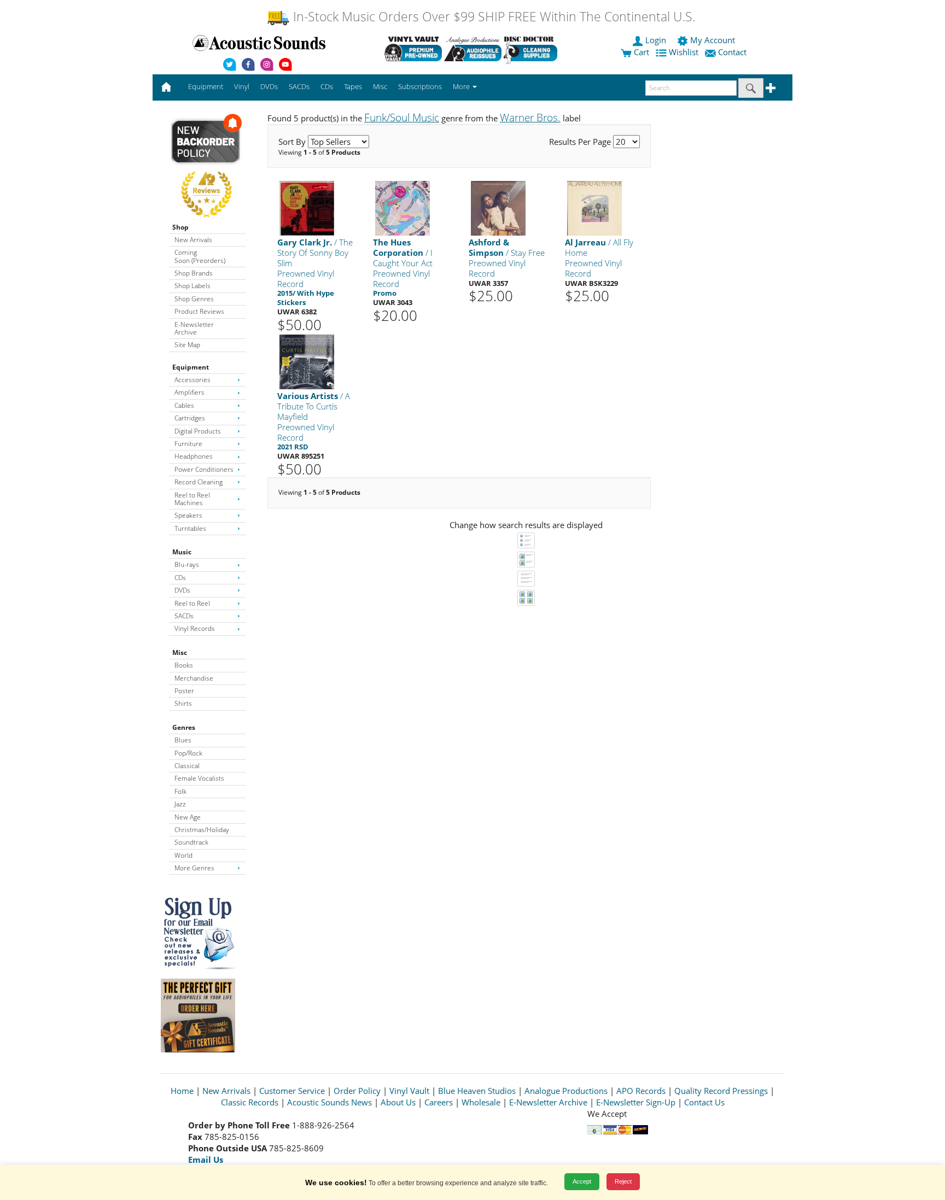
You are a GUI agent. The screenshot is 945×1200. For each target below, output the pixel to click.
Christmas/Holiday (201, 829)
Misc (179, 652)
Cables (184, 405)
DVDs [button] (269, 86)
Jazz (180, 804)
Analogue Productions (566, 1090)
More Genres (194, 868)
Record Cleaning (198, 482)
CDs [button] (326, 86)
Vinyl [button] (241, 86)
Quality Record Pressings (721, 1090)
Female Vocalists (199, 778)
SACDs (184, 616)
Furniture (188, 443)
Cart (640, 51)
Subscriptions (420, 86)
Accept (582, 1181)
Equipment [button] (205, 86)
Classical (187, 765)
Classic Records (249, 1102)
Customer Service (292, 1090)
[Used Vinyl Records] (413, 48)
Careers (438, 1102)
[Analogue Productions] (472, 48)
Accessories (192, 379)
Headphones (193, 456)
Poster (184, 690)
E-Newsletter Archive (194, 328)
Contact (732, 51)
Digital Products (197, 431)
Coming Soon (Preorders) (199, 256)
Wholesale (481, 1102)
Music (181, 552)
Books (183, 665)
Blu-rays (186, 564)
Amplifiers (189, 392)
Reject (623, 1181)
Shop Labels (192, 285)
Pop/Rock (188, 753)
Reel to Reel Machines (192, 498)
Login (655, 39)
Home (182, 1090)
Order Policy (357, 1090)
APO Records (641, 1090)
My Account (712, 39)
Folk (180, 791)
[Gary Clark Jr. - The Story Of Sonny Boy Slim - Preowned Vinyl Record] (306, 208)
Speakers (188, 515)
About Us (398, 1102)
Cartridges (189, 418)
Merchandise (193, 678)
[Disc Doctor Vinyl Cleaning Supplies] (532, 48)
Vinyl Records (194, 628)
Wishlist (684, 51)
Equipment (190, 367)
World (183, 855)
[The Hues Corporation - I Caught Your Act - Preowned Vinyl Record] (402, 208)
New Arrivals (193, 239)
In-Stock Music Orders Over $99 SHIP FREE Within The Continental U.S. (492, 16)
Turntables (190, 528)
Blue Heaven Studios (477, 1090)
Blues (182, 740)
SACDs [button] (299, 86)
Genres (183, 727)
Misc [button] (380, 86)
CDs (180, 577)
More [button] (462, 86)
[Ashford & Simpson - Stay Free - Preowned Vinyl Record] (498, 208)
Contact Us (704, 1102)
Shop (180, 227)
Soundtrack (191, 842)
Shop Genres (194, 298)
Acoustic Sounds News (329, 1102)
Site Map (187, 344)
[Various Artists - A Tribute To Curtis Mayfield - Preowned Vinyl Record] (306, 361)
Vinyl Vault (409, 1090)
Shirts (183, 703)
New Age (187, 817)
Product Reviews (199, 311)
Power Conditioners (204, 469)
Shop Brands (193, 273)
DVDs (182, 590)
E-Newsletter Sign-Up (635, 1102)
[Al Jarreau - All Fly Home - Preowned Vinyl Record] (594, 208)
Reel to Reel (192, 603)
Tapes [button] (353, 86)
